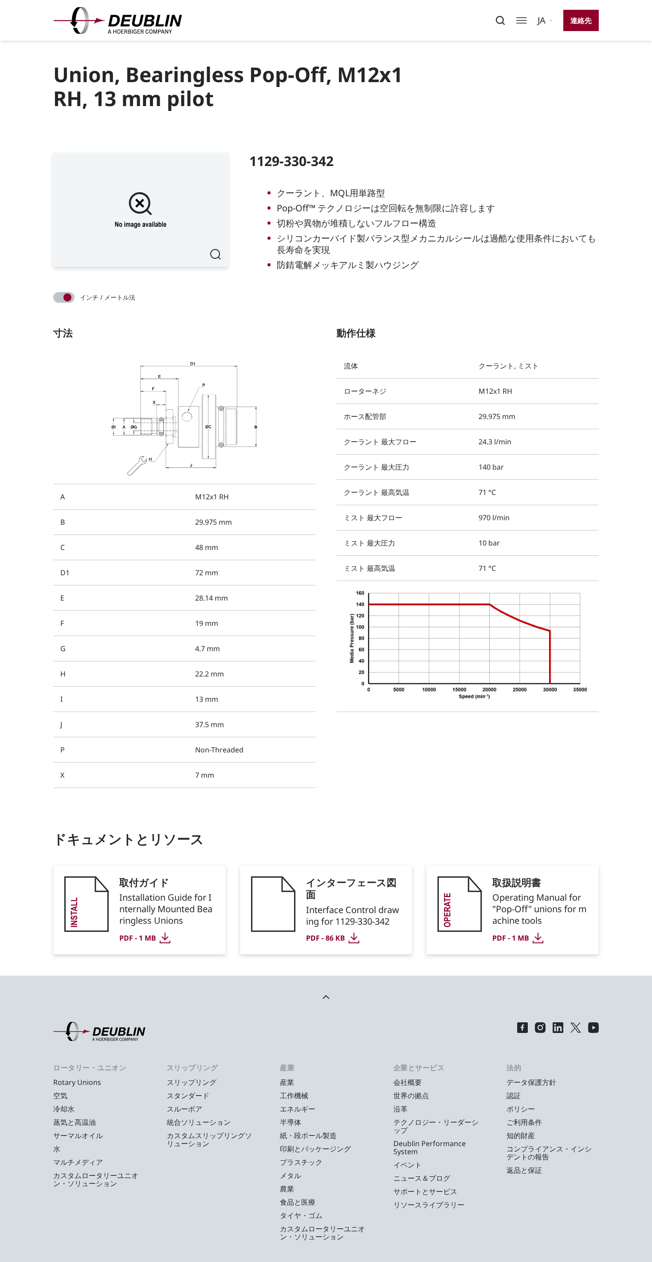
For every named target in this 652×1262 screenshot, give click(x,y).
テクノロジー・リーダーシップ (436, 1126)
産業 (287, 1082)
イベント (407, 1165)
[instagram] (540, 1031)
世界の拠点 (411, 1096)
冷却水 (64, 1109)
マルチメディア (78, 1162)
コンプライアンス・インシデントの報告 (549, 1153)
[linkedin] (558, 1031)
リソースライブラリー (428, 1205)
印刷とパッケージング (315, 1149)
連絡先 (581, 20)
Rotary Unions (77, 1082)
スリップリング (191, 1082)
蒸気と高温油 (74, 1122)
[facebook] (522, 1031)
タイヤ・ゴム (301, 1215)
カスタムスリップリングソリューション (209, 1139)
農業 (287, 1189)
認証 (514, 1096)
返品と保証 (524, 1170)
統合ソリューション (199, 1122)
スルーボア (184, 1109)
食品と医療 (297, 1202)
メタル (290, 1175)
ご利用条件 (524, 1122)
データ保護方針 (531, 1082)
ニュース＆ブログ (421, 1178)
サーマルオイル (78, 1135)
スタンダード (188, 1096)
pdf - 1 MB (137, 938)
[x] (575, 1031)
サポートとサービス (425, 1191)
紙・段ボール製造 (308, 1135)
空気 (60, 1096)
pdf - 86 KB (325, 938)
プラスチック (301, 1162)
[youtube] (593, 1031)
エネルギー (297, 1109)
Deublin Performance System (429, 1147)
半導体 (290, 1122)
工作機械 (294, 1096)
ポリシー (521, 1109)
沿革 (400, 1109)
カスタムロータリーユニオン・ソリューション (95, 1179)
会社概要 (407, 1082)
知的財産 (521, 1135)
